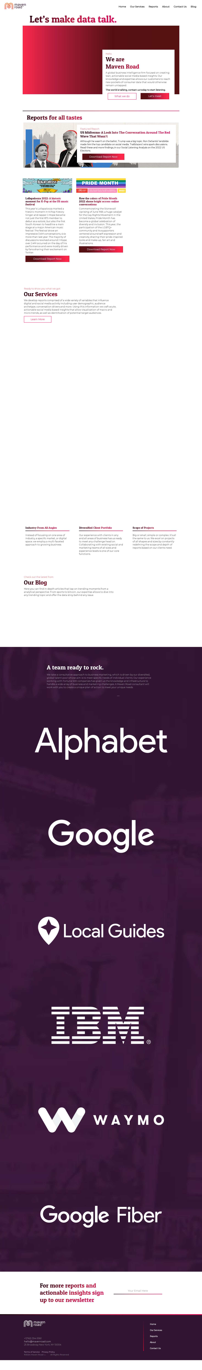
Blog (193, 6)
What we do (122, 96)
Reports (153, 6)
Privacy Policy (48, 1352)
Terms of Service (32, 1352)
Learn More (38, 319)
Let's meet (154, 96)
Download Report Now (103, 156)
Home (122, 6)
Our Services (137, 6)
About (166, 6)
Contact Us (180, 6)
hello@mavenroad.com (37, 1341)
